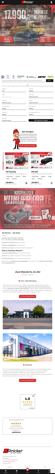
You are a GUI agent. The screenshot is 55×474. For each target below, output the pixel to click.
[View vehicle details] (24, 183)
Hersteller (31, 88)
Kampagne (4, 118)
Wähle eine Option (33, 96)
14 (32, 43)
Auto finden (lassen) (27, 146)
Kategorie (4, 88)
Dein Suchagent (27, 132)
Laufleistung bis (32, 106)
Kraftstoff (4, 100)
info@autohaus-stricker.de (9, 461)
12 (30, 43)
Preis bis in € (4, 112)
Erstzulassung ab (5, 106)
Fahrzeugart (31, 94)
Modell (3, 94)
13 (31, 43)
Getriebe (31, 100)
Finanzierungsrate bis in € (34, 112)
